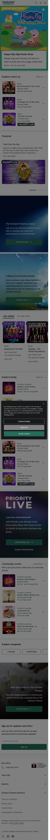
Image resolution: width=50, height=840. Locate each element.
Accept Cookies (24, 434)
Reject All (24, 427)
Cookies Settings (24, 421)
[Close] (43, 403)
